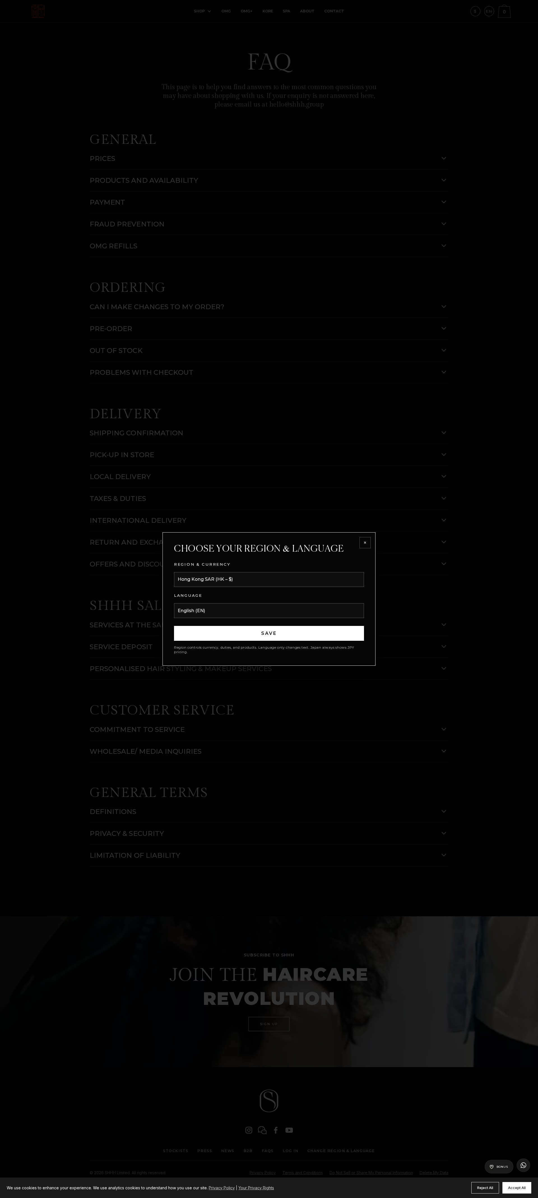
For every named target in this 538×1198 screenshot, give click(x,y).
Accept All (517, 1187)
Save (269, 633)
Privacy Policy (222, 1187)
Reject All (485, 1187)
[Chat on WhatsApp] (523, 1165)
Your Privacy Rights (256, 1187)
